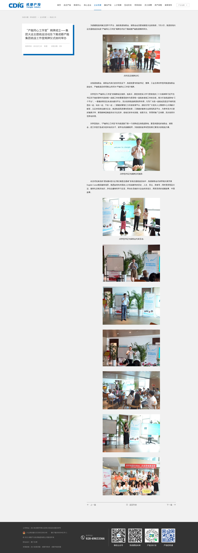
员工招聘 (148, 5)
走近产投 (67, 5)
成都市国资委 (56, 547)
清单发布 (168, 5)
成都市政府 (46, 547)
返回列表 (131, 504)
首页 (59, 5)
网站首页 (33, 17)
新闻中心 (77, 5)
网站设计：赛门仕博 (30, 542)
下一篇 (171, 504)
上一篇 (91, 504)
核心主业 (87, 5)
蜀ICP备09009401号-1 (59, 532)
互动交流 (128, 5)
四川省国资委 (35, 547)
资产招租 (158, 5)
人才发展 (117, 5)
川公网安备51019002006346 (36, 532)
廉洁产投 (107, 5)
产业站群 (183, 5)
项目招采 (138, 5)
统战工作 (53, 17)
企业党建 (97, 5)
